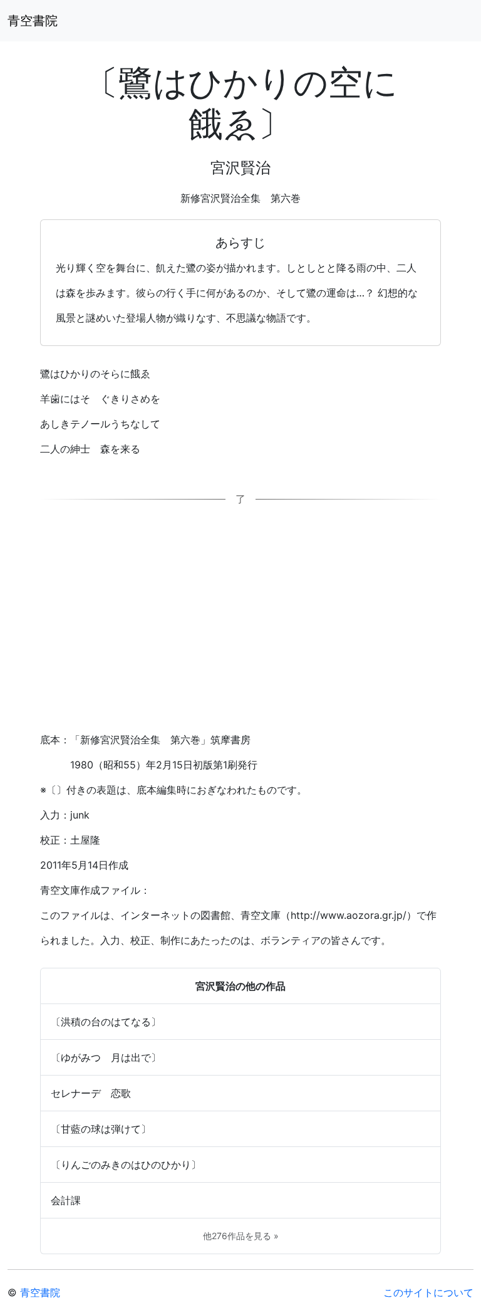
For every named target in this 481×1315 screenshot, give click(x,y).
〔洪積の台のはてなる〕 (106, 1021)
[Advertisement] (240, 624)
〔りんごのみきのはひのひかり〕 (126, 1164)
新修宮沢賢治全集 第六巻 (240, 198)
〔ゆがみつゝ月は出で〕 (106, 1057)
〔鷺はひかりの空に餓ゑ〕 (241, 102)
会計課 (66, 1200)
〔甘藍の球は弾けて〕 (101, 1129)
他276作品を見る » (241, 1235)
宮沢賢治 (240, 168)
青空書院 (33, 20)
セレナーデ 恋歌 (91, 1093)
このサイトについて (428, 1292)
